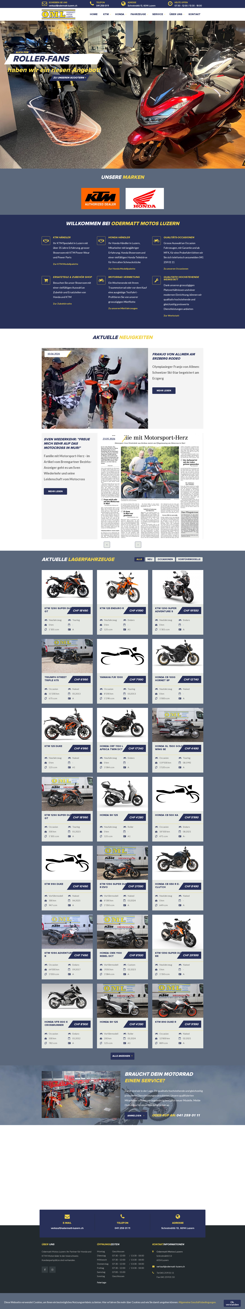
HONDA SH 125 (109, 800)
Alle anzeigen (122, 1041)
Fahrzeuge (138, 14)
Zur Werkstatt (171, 300)
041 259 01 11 (102, 5)
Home (94, 14)
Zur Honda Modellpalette (121, 254)
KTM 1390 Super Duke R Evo (114, 871)
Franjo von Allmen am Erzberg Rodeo (173, 342)
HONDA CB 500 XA (166, 800)
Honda (119, 14)
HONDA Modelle (130, 1284)
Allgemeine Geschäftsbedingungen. (197, 1302)
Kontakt (194, 14)
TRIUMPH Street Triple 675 (56, 664)
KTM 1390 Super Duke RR (169, 940)
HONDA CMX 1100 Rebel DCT (111, 940)
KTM (106, 14)
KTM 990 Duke (54, 869)
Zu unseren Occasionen (176, 254)
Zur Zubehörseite (62, 289)
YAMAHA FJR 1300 (111, 662)
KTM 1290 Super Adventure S (166, 595)
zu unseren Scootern (69, 77)
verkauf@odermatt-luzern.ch (63, 5)
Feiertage (101, 1267)
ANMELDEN (134, 1101)
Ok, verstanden (232, 1303)
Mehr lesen (164, 376)
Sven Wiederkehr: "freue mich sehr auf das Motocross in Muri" (67, 429)
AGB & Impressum (177, 1284)
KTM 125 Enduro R (112, 593)
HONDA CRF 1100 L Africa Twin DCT (111, 733)
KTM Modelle (111, 1284)
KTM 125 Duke (53, 731)
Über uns (175, 14)
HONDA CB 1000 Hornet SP (165, 664)
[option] (122, 94)
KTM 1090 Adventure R (59, 940)
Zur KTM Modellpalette (65, 249)
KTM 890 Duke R (165, 1007)
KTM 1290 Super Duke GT (59, 595)
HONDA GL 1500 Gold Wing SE (169, 733)
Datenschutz (196, 1284)
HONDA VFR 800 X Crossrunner (56, 1009)
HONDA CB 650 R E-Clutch (167, 871)
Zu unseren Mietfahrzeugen (123, 293)
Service (157, 14)
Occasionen (148, 1284)
